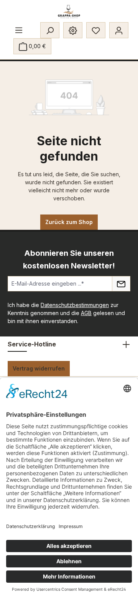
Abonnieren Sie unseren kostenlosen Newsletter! (69, 259)
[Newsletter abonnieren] (121, 283)
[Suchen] (50, 30)
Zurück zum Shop (69, 222)
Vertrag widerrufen (39, 368)
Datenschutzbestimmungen (75, 305)
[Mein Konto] (119, 30)
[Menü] (19, 29)
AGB (86, 313)
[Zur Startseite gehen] (69, 11)
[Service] (73, 30)
